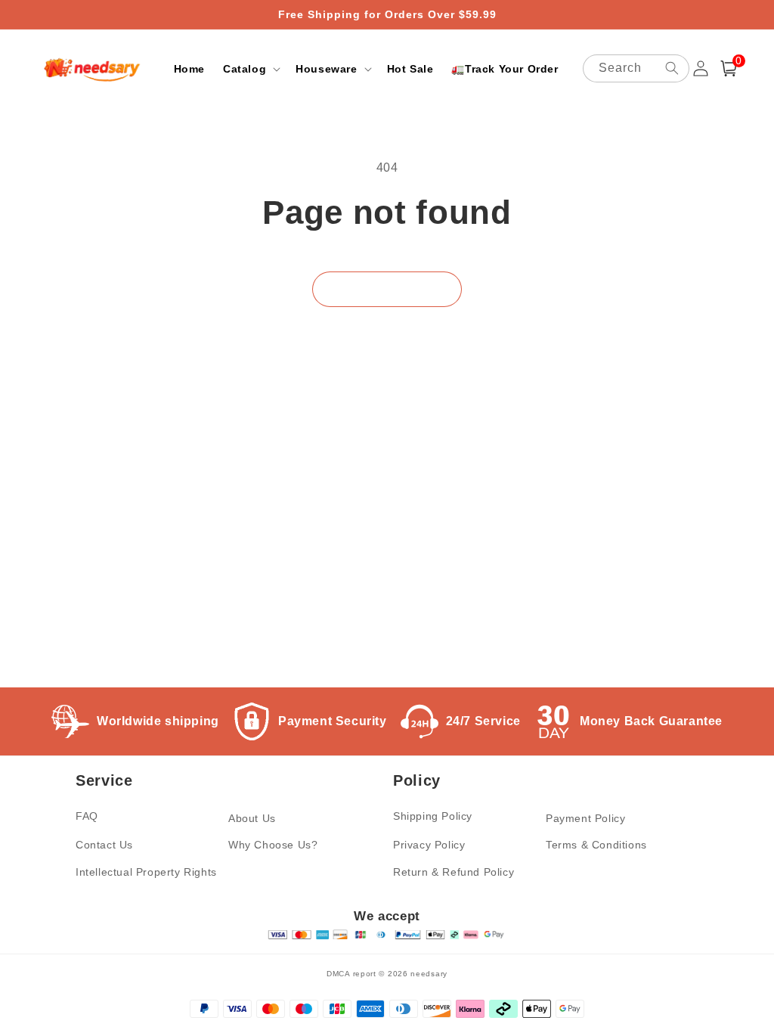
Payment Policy (585, 818)
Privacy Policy (429, 845)
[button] (250, 69)
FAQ (87, 816)
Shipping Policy (432, 816)
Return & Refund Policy (453, 872)
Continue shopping (387, 289)
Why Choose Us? (272, 845)
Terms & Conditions (596, 845)
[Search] (672, 68)
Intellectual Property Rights (146, 872)
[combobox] (636, 68)
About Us (252, 818)
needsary (428, 973)
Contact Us (104, 845)
